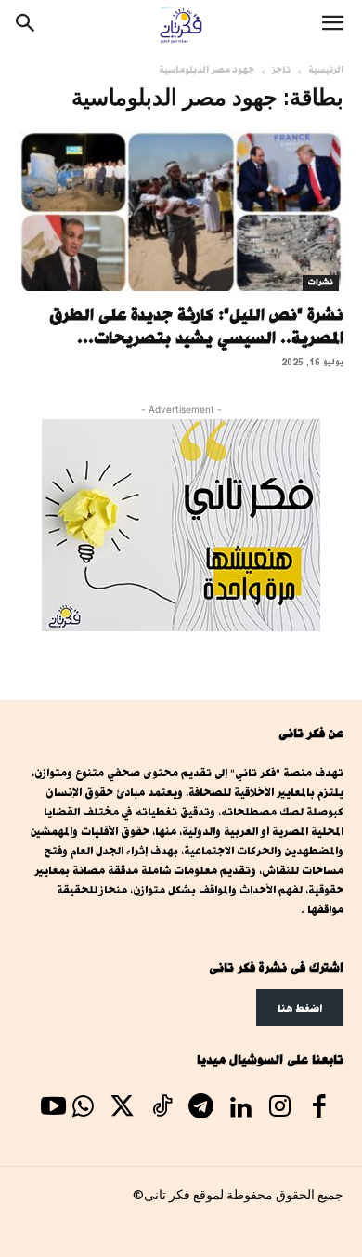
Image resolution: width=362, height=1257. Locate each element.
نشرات (320, 282)
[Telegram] (200, 1109)
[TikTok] (161, 1109)
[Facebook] (319, 1109)
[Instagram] (279, 1109)
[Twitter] (122, 1109)
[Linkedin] (240, 1109)
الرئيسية (325, 69)
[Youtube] (53, 1109)
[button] (332, 25)
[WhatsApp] (82, 1109)
